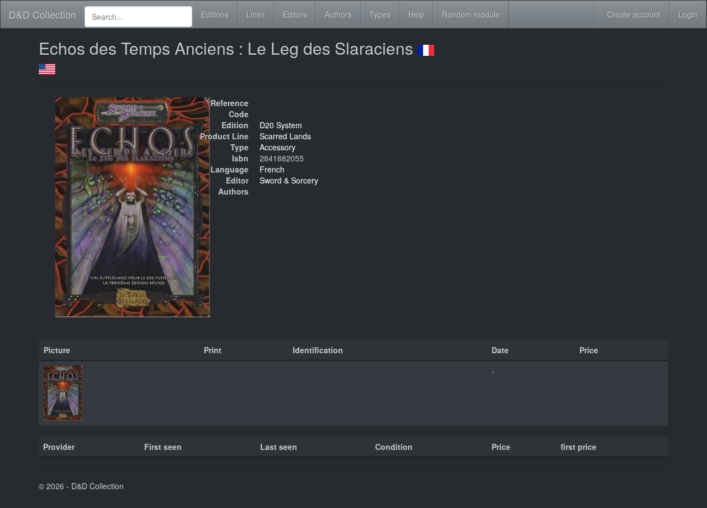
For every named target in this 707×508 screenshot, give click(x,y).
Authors (338, 14)
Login (688, 14)
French (272, 169)
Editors (295, 14)
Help (416, 14)
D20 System (281, 124)
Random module (471, 14)
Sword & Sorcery (289, 180)
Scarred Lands (285, 136)
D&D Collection (42, 14)
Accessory (278, 147)
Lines (255, 14)
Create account (634, 14)
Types (380, 14)
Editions (215, 14)
